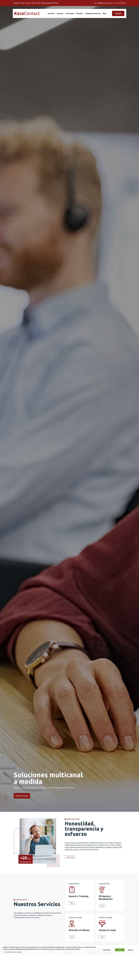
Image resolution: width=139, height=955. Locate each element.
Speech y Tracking (78, 896)
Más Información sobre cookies (13, 952)
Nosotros (79, 13)
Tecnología (70, 13)
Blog (104, 13)
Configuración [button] (107, 949)
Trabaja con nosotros (93, 13)
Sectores (60, 13)
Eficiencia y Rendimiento (106, 897)
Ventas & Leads (107, 930)
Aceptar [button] (120, 949)
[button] (22, 796)
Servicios (51, 13)
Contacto (118, 13)
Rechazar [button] (130, 949)
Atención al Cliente (79, 930)
